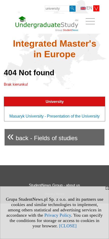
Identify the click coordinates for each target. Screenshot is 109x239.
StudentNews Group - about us (54, 185)
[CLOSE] (68, 225)
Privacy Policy (57, 215)
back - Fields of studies (42, 136)
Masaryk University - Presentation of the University (54, 116)
